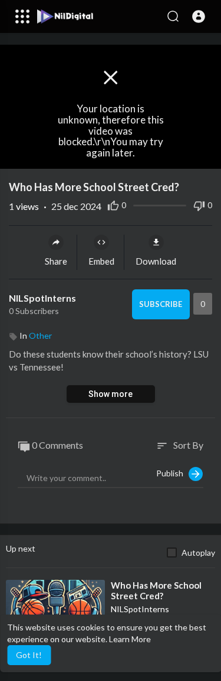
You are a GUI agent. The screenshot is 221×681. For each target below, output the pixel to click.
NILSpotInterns (42, 297)
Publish (172, 473)
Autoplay (198, 553)
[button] (198, 16)
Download (156, 261)
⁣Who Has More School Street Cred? (156, 590)
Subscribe (160, 304)
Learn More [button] (130, 639)
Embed (101, 261)
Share (56, 261)
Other (40, 335)
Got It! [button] (29, 655)
